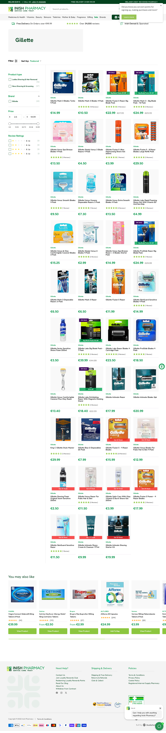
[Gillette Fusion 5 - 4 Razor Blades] (118, 429)
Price (11, 111)
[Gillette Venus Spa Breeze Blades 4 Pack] (63, 131)
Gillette (53, 98)
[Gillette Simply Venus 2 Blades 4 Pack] (90, 232)
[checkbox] (24, 80)
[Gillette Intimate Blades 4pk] (146, 379)
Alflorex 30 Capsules (109, 614)
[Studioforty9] (147, 725)
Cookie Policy (134, 680)
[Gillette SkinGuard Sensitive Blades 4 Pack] (146, 281)
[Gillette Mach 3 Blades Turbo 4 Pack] (63, 82)
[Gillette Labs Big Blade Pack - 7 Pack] (90, 330)
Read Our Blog (62, 683)
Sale (96, 17)
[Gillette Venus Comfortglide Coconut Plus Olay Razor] (63, 379)
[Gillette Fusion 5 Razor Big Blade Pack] (118, 82)
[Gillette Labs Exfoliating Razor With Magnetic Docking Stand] (90, 379)
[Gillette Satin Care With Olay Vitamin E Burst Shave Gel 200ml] (118, 478)
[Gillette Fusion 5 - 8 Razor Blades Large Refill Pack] (146, 131)
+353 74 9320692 (39, 2)
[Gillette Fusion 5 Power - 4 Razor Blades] (146, 478)
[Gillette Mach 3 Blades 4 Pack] (90, 82)
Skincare (47, 17)
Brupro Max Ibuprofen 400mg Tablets (82, 615)
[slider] (9, 123)
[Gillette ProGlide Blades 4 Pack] (146, 330)
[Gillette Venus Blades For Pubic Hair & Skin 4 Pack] (146, 429)
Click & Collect (97, 680)
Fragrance (81, 17)
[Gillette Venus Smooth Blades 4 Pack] (63, 182)
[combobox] (86, 9)
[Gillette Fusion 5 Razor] (118, 281)
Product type (15, 74)
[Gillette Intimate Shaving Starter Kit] (118, 527)
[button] (90, 107)
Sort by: (30, 61)
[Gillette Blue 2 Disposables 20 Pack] (90, 429)
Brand (11, 96)
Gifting (90, 17)
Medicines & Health (16, 17)
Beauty (39, 17)
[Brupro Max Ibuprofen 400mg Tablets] (84, 594)
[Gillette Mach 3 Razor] (90, 281)
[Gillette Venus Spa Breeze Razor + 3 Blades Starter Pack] (118, 232)
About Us (60, 686)
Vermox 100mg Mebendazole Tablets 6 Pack (143, 615)
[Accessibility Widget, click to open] (162, 366)
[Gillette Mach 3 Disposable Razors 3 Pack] (63, 281)
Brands (103, 17)
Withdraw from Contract (66, 689)
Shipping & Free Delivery (101, 675)
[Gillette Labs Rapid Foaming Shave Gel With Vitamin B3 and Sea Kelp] (146, 182)
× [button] (161, 5)
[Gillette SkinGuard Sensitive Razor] (63, 527)
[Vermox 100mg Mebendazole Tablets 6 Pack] (146, 594)
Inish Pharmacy (27, 719)
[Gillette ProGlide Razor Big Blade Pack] (146, 232)
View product (22, 631)
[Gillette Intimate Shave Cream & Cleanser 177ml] (90, 527)
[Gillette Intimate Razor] (118, 379)
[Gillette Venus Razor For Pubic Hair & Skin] (90, 478)
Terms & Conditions (136, 675)
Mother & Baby (68, 17)
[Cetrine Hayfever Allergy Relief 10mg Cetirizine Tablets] (53, 594)
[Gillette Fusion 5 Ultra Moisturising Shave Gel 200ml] (118, 131)
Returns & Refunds (99, 678)
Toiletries (57, 17)
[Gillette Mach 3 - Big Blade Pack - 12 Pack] (146, 82)
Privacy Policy (134, 678)
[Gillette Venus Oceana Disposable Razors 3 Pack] (90, 182)
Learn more (129, 17)
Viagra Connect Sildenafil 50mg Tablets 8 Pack (21, 615)
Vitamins (30, 17)
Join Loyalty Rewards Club (67, 678)
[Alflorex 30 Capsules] (115, 594)
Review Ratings (16, 135)
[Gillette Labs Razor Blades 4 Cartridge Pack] (118, 330)
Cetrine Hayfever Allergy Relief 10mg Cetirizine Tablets (52, 615)
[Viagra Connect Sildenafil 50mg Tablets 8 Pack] (22, 594)
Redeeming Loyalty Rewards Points (70, 680)
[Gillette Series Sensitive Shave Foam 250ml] (63, 330)
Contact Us (60, 675)
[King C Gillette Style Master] (63, 429)
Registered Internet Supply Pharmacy (144, 683)
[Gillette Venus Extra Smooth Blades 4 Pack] (118, 182)
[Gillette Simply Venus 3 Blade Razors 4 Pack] (90, 131)
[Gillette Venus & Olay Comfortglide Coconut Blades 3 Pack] (63, 232)
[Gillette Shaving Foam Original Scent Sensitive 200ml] (63, 478)
